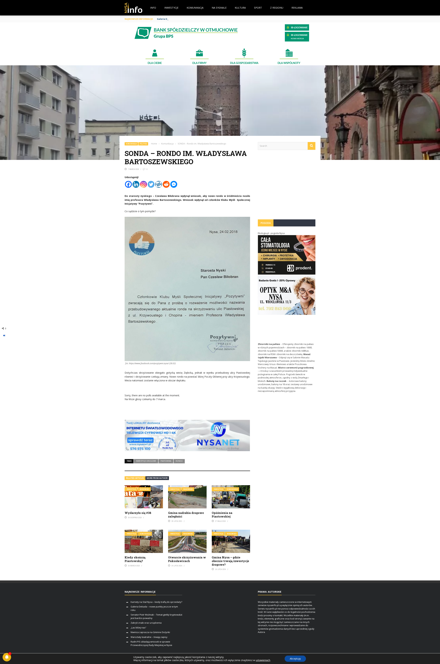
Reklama (297, 7)
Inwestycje (171, 7)
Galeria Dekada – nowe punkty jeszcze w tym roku (185, 18)
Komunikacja (195, 7)
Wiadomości (144, 489)
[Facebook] (128, 184)
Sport (258, 7)
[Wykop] (158, 184)
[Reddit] (166, 184)
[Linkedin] (136, 184)
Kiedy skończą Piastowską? (135, 559)
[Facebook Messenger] (173, 184)
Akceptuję (295, 658)
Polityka (143, 144)
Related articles (135, 478)
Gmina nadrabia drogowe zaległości (186, 514)
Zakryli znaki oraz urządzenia (146, 622)
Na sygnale (219, 7)
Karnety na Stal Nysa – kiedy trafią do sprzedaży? (156, 601)
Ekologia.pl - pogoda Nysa (271, 233)
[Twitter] (151, 184)
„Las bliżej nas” (138, 627)
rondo (179, 461)
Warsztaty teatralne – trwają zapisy (149, 637)
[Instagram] (143, 184)
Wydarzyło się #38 (138, 513)
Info (153, 7)
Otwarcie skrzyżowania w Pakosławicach (187, 559)
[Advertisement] (286, 186)
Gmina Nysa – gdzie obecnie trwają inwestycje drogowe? (230, 561)
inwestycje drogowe (146, 461)
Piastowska (166, 461)
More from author (157, 478)
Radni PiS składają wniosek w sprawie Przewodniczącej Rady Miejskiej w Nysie (151, 643)
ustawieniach (263, 660)
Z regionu (276, 7)
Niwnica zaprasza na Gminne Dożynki (150, 632)
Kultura (240, 7)
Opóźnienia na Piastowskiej (222, 514)
